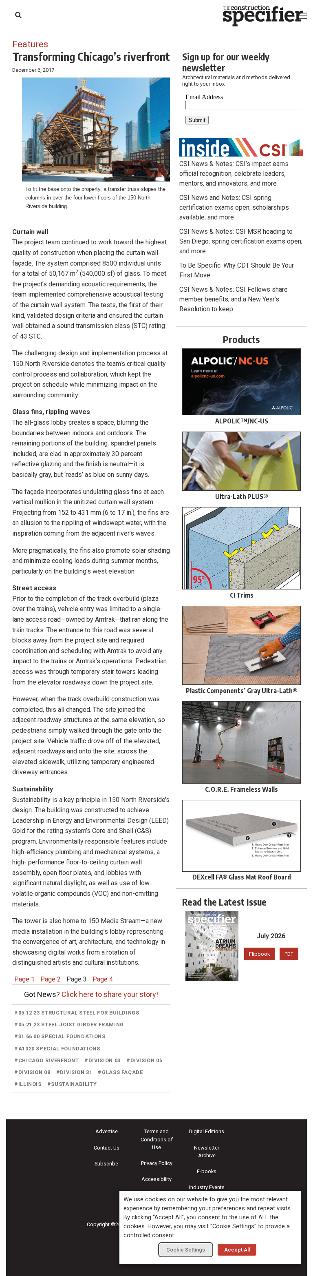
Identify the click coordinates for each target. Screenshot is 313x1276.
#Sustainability (72, 1084)
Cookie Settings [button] (185, 1250)
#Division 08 (32, 1072)
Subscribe (106, 1164)
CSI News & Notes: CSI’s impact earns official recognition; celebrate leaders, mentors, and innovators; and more (234, 173)
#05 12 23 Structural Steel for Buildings (76, 1013)
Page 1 (24, 979)
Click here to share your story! (110, 994)
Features (30, 44)
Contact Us (106, 1148)
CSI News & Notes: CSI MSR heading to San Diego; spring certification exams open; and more (240, 241)
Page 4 (103, 979)
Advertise (106, 1131)
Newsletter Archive (206, 1152)
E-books (206, 1171)
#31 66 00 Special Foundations (60, 1036)
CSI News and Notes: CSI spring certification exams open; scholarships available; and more (234, 207)
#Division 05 (144, 1060)
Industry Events (207, 1187)
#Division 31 (74, 1072)
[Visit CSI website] (241, 147)
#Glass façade (120, 1072)
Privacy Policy (156, 1163)
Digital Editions (206, 1131)
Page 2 (50, 979)
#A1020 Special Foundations (57, 1049)
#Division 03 (102, 1060)
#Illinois (28, 1084)
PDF (288, 954)
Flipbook (259, 954)
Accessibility (156, 1179)
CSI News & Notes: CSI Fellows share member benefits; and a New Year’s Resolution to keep (233, 299)
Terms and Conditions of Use (157, 1139)
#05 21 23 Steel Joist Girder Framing (69, 1024)
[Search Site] (18, 15)
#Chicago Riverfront (46, 1060)
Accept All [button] (237, 1250)
